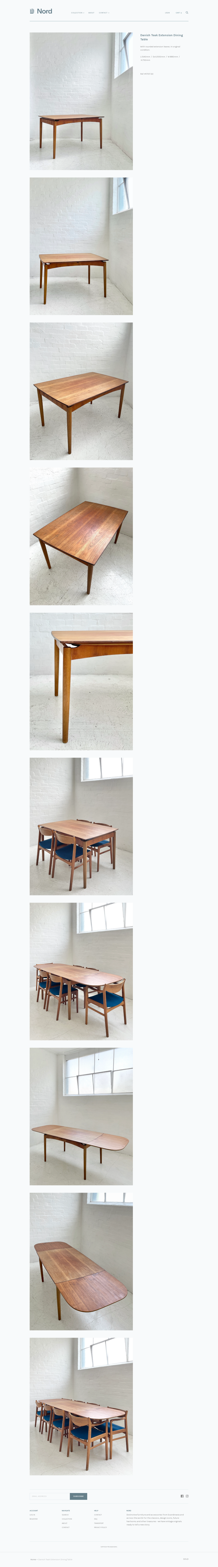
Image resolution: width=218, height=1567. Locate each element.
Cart (179, 13)
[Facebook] (182, 1496)
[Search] (187, 13)
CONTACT (98, 1515)
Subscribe (78, 1496)
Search (65, 1515)
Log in (32, 1515)
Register (34, 1519)
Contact (103, 13)
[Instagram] (187, 1496)
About (91, 13)
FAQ (95, 1519)
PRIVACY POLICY (100, 1527)
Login (167, 13)
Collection (76, 13)
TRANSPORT (99, 1523)
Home (33, 1559)
